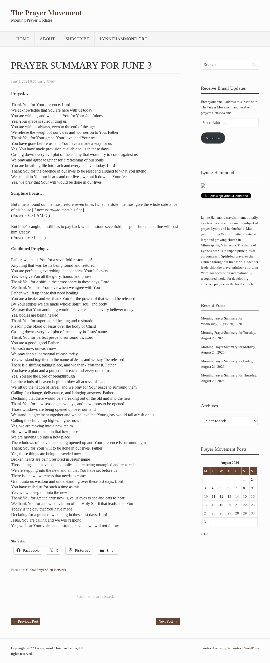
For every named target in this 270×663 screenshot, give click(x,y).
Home (22, 39)
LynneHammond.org (124, 39)
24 (206, 513)
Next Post (168, 621)
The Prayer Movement (46, 12)
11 (213, 496)
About (47, 39)
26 (221, 513)
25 (213, 513)
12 (221, 496)
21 (237, 505)
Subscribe (77, 39)
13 (229, 496)
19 (221, 505)
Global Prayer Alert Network (46, 570)
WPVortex (234, 648)
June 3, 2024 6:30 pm (26, 81)
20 (229, 505)
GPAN (51, 81)
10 (206, 496)
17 (206, 505)
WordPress (251, 648)
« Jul (204, 534)
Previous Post (25, 621)
